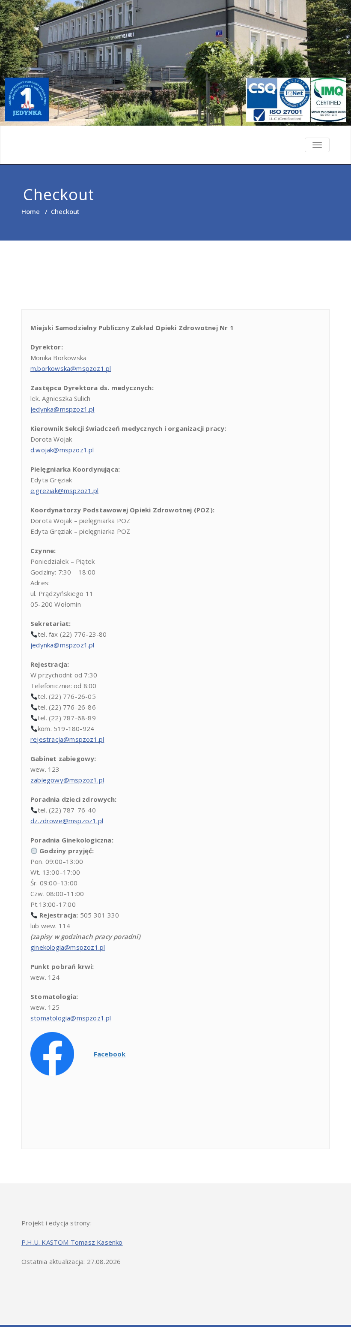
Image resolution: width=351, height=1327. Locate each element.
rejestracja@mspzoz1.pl (67, 739)
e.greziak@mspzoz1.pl (64, 490)
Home (30, 211)
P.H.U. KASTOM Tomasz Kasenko (72, 1242)
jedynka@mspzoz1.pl (62, 409)
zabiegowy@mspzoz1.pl (67, 780)
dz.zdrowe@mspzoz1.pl (66, 820)
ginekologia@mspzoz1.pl (67, 947)
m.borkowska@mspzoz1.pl (70, 368)
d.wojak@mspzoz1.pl (62, 449)
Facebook (110, 1054)
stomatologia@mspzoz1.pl (70, 1018)
